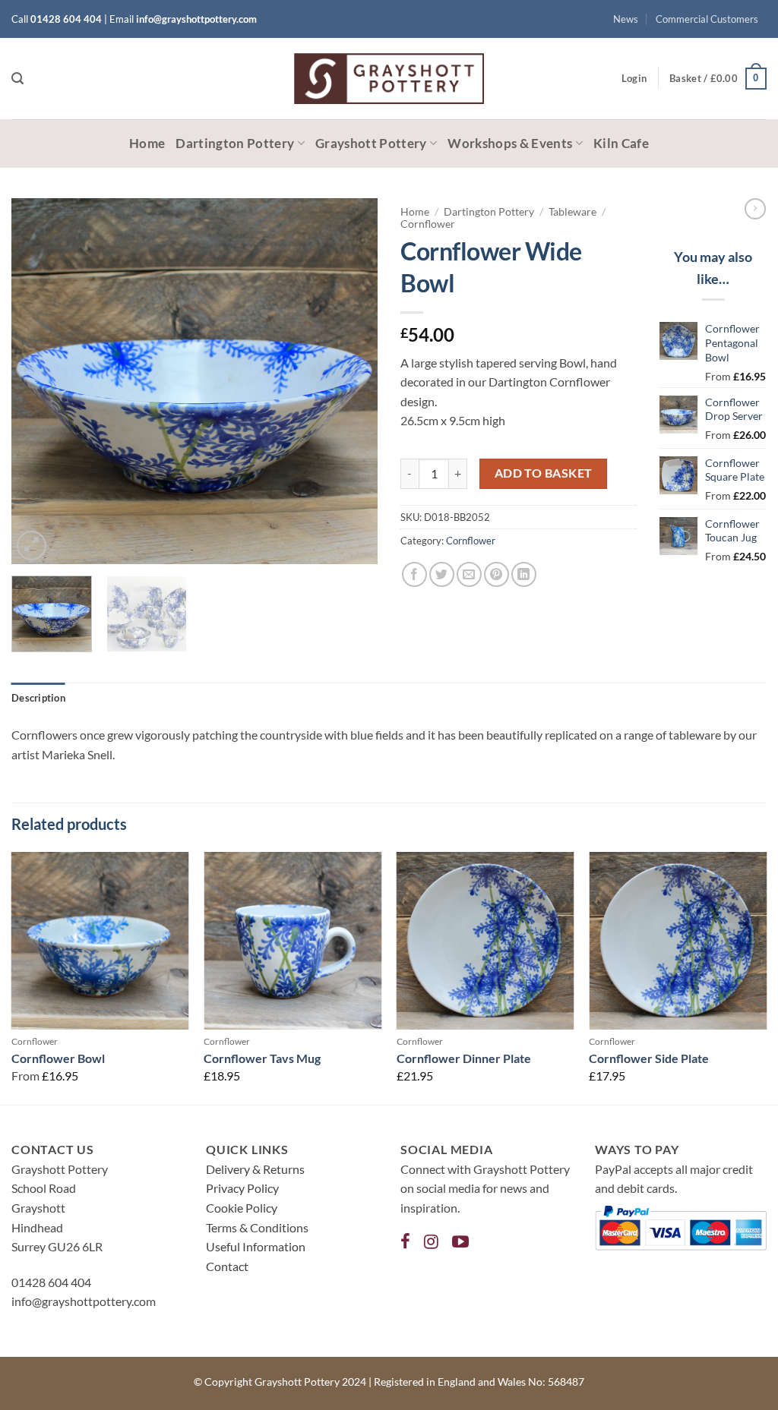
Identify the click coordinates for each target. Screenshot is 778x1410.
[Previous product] (755, 208)
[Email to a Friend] (469, 574)
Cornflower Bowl (58, 1058)
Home (147, 143)
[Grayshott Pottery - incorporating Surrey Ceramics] (389, 78)
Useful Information (255, 1246)
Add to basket (544, 473)
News (625, 19)
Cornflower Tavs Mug (262, 1058)
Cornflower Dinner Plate (464, 1058)
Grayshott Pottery (371, 143)
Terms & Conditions (257, 1227)
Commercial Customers (707, 19)
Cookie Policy (241, 1207)
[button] (17, 78)
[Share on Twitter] (441, 574)
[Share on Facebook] (414, 574)
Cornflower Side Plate (649, 1058)
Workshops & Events (510, 143)
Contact (227, 1266)
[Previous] (38, 381)
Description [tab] (38, 698)
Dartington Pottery (235, 143)
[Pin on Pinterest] (496, 574)
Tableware (572, 212)
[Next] (351, 381)
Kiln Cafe (621, 143)
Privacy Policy (242, 1188)
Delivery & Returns (255, 1169)
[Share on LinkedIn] (523, 574)
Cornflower (427, 224)
